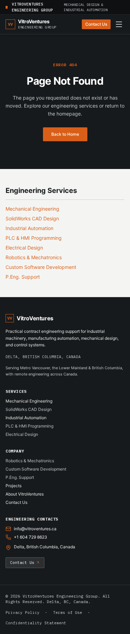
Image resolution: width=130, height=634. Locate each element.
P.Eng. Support (23, 277)
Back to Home (65, 134)
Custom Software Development (41, 267)
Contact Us (96, 24)
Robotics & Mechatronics (34, 257)
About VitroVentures (25, 494)
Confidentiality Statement (36, 622)
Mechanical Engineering (32, 209)
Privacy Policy (23, 612)
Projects (13, 485)
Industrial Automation (29, 228)
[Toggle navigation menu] (118, 24)
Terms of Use (67, 612)
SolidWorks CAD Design (32, 218)
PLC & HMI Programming (34, 238)
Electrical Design (24, 248)
